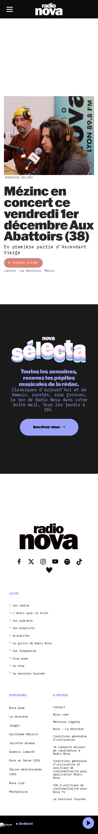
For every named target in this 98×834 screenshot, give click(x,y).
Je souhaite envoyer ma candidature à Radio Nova (69, 750)
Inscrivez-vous (46, 426)
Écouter (25, 263)
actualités (21, 635)
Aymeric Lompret (22, 752)
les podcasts (23, 620)
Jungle (14, 725)
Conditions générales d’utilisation (70, 738)
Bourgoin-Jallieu (18, 177)
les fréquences (24, 651)
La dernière (18, 716)
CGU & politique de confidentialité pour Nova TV (70, 789)
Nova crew (60, 714)
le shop (19, 666)
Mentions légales (66, 722)
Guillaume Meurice (23, 734)
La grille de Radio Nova (32, 643)
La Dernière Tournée (69, 799)
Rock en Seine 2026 (24, 760)
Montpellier (18, 792)
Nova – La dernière (68, 729)
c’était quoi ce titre (30, 613)
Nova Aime (17, 708)
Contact (59, 707)
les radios (21, 605)
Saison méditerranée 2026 (25, 771)
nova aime (20, 658)
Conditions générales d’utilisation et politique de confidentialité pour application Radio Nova (70, 769)
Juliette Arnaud (22, 743)
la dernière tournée (29, 673)
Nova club (17, 783)
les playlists (24, 628)
